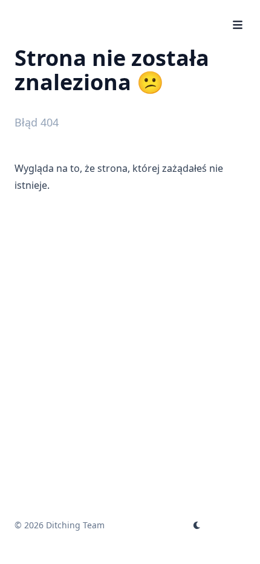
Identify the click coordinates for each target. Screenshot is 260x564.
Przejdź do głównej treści (88, 11)
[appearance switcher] (197, 525)
